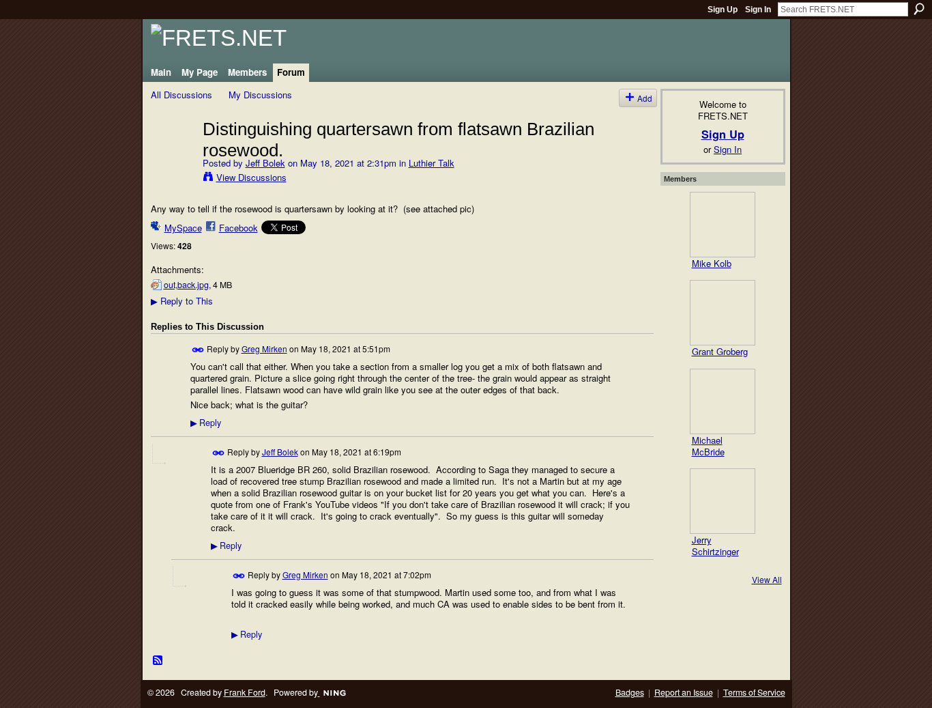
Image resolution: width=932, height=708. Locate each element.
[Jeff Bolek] (172, 157)
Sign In (758, 9)
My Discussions (260, 94)
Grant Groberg (720, 351)
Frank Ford (244, 692)
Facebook (238, 227)
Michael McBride (708, 446)
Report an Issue (683, 692)
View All (767, 579)
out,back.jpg (186, 285)
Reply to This (182, 300)
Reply (205, 422)
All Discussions (181, 94)
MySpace (183, 227)
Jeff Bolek (265, 162)
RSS (158, 661)
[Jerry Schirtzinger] (722, 501)
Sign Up (723, 9)
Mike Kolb (711, 263)
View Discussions (251, 177)
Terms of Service (754, 692)
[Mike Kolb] (722, 224)
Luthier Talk (431, 162)
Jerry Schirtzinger (715, 545)
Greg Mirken (264, 348)
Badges (629, 692)
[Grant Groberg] (722, 312)
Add (644, 98)
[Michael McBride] (722, 401)
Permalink (198, 349)
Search (919, 9)
